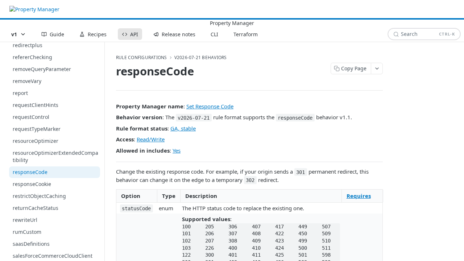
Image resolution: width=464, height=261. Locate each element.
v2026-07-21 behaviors (200, 58)
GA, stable (183, 128)
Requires (359, 195)
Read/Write (151, 139)
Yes (177, 150)
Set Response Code (209, 106)
